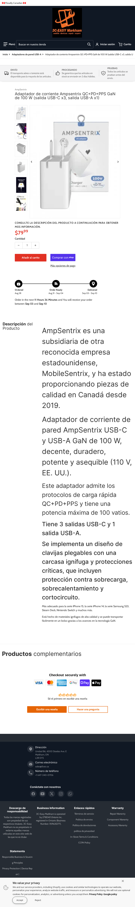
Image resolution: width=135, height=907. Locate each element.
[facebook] (33, 794)
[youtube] (42, 794)
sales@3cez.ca (42, 766)
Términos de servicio (84, 813)
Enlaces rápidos (84, 808)
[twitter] (51, 794)
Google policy (110, 894)
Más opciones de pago (62, 265)
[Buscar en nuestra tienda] (89, 44)
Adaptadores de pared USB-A (26, 54)
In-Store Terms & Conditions (84, 836)
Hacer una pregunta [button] (88, 709)
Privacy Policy (96, 894)
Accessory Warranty (117, 825)
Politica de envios (84, 819)
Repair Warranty (117, 813)
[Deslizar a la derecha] (118, 161)
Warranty (118, 808)
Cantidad (20, 238)
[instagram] (61, 794)
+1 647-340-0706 (44, 775)
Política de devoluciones (84, 825)
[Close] (122, 881)
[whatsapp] (70, 794)
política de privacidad (84, 831)
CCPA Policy (84, 842)
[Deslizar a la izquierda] (31, 161)
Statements (17, 851)
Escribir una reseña (47, 709)
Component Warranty (117, 819)
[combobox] (55, 44)
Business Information (51, 808)
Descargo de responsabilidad (17, 809)
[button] (9, 44)
